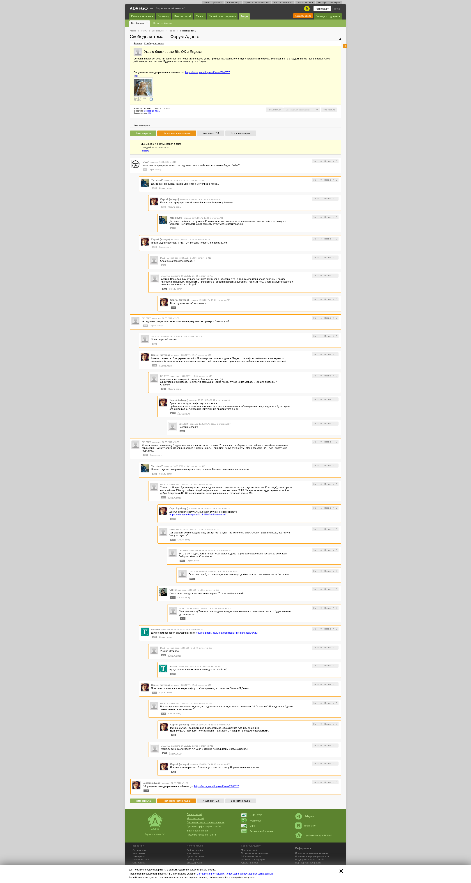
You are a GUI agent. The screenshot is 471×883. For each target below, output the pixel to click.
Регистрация (322, 8)
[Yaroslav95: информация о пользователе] (145, 182)
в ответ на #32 (224, 608)
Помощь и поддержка (328, 16)
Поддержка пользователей (309, 859)
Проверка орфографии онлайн (204, 826)
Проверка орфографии (329, 2)
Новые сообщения (163, 23)
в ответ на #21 (205, 703)
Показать (145, 151)
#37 (164, 289)
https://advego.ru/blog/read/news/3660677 (207, 72)
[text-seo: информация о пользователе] (145, 631)
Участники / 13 (211, 133)
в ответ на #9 (198, 180)
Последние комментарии (176, 133)
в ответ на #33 (223, 764)
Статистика (138, 862)
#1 (136, 76)
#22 (163, 497)
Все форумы (137, 23)
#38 (173, 307)
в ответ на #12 (216, 218)
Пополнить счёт (140, 859)
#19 (154, 365)
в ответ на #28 (214, 666)
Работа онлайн (195, 850)
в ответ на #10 (213, 199)
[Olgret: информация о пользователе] (163, 592)
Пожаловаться (274, 110)
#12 (163, 207)
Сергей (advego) (169, 199)
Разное (138, 43)
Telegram (309, 816)
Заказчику (163, 16)
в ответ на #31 (232, 571)
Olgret (172, 589)
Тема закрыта (143, 133)
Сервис (200, 16)
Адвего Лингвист (305, 2)
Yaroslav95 (157, 180)
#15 (154, 344)
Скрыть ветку (155, 169)
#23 (173, 519)
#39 (173, 772)
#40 (146, 790)
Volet (252, 826)
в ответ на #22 (223, 508)
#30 (182, 431)
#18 (154, 474)
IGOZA (145, 162)
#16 (145, 455)
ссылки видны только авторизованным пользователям (226, 632)
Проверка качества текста (201, 834)
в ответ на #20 (205, 648)
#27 (173, 413)
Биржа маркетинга (213, 2)
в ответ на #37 (223, 300)
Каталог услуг (233, 2)
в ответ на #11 (204, 258)
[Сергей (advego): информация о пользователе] (154, 201)
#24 (163, 389)
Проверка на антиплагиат (257, 2)
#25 (173, 540)
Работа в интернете (142, 16)
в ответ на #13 (195, 336)
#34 (183, 618)
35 (149, 113)
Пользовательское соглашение (311, 853)
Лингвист (249, 862)
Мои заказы (138, 853)
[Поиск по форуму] (339, 38)
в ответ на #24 (223, 400)
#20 (154, 637)
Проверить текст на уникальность (205, 822)
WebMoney (255, 820)
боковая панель (345, 46)
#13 (145, 326)
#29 (173, 674)
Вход (337, 8)
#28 (163, 655)
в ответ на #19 (205, 376)
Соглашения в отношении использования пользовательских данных (235, 873)
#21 (154, 693)
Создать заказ (303, 15)
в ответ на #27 (224, 424)
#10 (154, 188)
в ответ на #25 (224, 550)
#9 (145, 169)
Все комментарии (240, 133)
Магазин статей (182, 16)
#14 (163, 265)
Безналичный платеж (261, 831)
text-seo (155, 629)
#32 (173, 597)
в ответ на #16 (198, 466)
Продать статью (195, 856)
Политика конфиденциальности (312, 856)
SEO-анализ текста (283, 2)
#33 (164, 753)
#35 (192, 579)
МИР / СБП (255, 815)
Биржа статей (194, 814)
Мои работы (193, 853)
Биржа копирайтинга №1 (171, 8)
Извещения (138, 856)
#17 (173, 228)
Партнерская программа (308, 862)
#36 (173, 735)
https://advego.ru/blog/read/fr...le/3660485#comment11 (198, 514)
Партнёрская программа (222, 16)
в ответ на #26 (223, 725)
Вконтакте (310, 825)
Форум (244, 16)
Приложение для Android (318, 835)
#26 (163, 714)
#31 (182, 561)
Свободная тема (154, 43)
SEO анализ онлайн (198, 830)
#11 (154, 247)
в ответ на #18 (205, 484)
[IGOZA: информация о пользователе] (135, 164)
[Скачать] (151, 99)
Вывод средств (194, 862)
